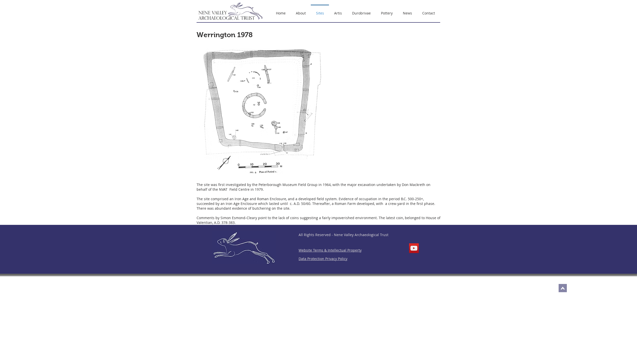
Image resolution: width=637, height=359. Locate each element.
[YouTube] (414, 248)
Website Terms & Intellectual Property (330, 250)
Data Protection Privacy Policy (323, 258)
